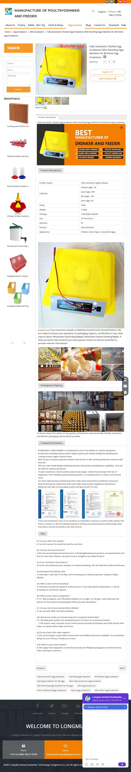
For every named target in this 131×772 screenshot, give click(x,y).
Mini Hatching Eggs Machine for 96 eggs (55, 685)
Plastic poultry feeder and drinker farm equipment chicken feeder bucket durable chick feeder (18, 186)
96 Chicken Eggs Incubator (106, 676)
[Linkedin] (111, 1)
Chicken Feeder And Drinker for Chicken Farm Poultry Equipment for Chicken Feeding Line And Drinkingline (18, 156)
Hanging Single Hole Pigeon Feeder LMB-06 (18, 306)
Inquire (105, 72)
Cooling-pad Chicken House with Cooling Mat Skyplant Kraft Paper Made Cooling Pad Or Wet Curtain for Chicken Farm (18, 126)
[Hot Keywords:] (93, 11)
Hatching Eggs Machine (79, 676)
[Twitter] (116, 1)
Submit (18, 89)
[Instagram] (124, 1)
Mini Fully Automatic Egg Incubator (85, 681)
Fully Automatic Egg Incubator (50, 676)
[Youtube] (120, 1)
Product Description (47, 117)
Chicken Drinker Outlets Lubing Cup (18, 216)
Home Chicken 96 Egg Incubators (51, 690)
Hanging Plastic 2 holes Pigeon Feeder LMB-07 (18, 276)
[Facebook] (107, 1)
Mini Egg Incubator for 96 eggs (51, 681)
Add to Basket (106, 78)
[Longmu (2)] (8, 11)
